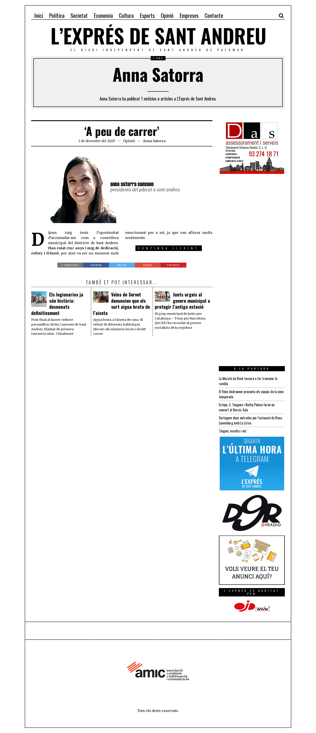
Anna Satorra (154, 141)
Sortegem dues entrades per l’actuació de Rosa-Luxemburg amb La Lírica (251, 420)
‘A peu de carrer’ (121, 131)
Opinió (129, 141)
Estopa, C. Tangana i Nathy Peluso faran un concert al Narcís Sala (247, 407)
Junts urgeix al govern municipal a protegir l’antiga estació (182, 300)
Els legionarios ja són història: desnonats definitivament (57, 303)
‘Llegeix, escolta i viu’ (233, 430)
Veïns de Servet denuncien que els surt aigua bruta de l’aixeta (121, 303)
